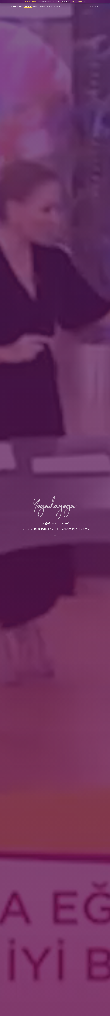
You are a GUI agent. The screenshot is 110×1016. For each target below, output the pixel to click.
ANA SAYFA (28, 6)
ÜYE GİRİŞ (95, 6)
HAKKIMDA (57, 6)
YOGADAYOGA (16, 6)
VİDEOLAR (42, 6)
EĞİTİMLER (35, 6)
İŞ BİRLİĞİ (50, 6)
